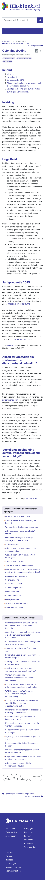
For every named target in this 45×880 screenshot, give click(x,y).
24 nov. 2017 (31, 498)
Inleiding (10, 74)
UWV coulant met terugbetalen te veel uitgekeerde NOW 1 (22, 751)
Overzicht (21, 779)
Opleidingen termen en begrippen (16, 43)
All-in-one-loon (11, 544)
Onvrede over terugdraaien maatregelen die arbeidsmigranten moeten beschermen (22, 635)
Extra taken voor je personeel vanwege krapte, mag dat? (22, 656)
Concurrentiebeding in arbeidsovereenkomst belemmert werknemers (19, 678)
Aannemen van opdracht (16, 576)
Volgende (36, 776)
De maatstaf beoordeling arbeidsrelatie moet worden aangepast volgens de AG (22, 570)
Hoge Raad (12, 77)
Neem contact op (13, 871)
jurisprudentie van (10, 400)
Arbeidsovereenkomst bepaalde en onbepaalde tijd (20, 549)
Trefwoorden (11, 832)
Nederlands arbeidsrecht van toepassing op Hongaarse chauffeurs (23, 711)
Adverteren (10, 828)
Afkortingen (11, 836)
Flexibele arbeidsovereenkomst (19, 516)
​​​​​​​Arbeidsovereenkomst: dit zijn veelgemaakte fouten (18, 764)
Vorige (8, 779)
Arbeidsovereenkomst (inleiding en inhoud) (20, 521)
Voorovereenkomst (13, 584)
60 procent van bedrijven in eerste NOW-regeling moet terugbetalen (23, 757)
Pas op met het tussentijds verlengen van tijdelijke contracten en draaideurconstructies (21, 703)
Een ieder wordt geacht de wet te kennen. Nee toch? (20, 717)
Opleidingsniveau (34, 46)
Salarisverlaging (12, 580)
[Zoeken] (40, 20)
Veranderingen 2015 (14, 588)
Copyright (28, 828)
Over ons (9, 852)
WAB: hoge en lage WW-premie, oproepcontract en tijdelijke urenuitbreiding (19, 694)
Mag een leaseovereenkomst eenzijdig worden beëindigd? (22, 724)
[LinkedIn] (36, 51)
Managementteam (13, 867)
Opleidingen (6, 41)
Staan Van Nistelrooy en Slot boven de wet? (22, 649)
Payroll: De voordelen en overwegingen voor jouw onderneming (22, 642)
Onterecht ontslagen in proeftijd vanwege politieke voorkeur (19, 538)
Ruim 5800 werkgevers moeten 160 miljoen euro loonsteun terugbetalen (21, 685)
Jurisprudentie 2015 (15, 80)
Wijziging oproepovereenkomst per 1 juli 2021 (22, 737)
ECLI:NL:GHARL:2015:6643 (21, 339)
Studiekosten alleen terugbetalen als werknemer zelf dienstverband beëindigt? (21, 625)
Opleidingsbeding (8, 58)
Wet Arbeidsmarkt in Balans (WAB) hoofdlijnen (20, 556)
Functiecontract (12, 591)
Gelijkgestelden (12, 599)
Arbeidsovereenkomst (24, 58)
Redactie (9, 860)
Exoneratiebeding (13, 595)
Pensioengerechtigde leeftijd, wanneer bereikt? (22, 744)
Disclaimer (28, 832)
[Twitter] (40, 51)
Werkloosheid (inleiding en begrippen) (21, 527)
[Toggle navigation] (7, 30)
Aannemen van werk (14, 607)
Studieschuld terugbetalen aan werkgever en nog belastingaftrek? (20, 669)
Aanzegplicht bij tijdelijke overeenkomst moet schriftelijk (22, 662)
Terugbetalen (7, 61)
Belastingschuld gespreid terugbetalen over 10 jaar (22, 731)
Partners (9, 856)
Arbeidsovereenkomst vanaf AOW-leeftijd (20, 532)
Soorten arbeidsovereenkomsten (19, 565)
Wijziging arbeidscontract (16, 603)
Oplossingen (11, 863)
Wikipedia (11, 345)
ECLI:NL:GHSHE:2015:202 (19, 304)
